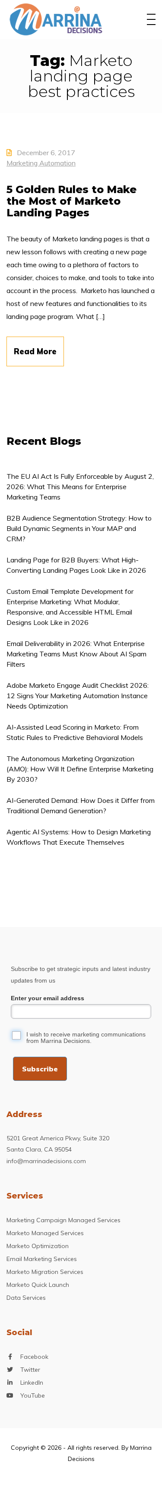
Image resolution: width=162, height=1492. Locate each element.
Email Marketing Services (41, 1259)
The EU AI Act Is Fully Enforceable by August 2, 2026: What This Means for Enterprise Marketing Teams (80, 486)
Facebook (34, 1357)
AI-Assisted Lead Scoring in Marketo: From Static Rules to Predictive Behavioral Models (74, 732)
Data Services (26, 1298)
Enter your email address (47, 998)
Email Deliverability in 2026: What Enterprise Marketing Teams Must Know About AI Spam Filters (76, 653)
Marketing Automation (41, 163)
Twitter (30, 1369)
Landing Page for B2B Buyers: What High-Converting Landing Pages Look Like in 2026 (76, 565)
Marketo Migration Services (44, 1272)
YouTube (32, 1395)
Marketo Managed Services (45, 1233)
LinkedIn (31, 1382)
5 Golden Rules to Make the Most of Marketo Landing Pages (71, 201)
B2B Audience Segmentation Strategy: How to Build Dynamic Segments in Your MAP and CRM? (79, 528)
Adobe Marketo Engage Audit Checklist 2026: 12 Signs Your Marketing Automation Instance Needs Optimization (77, 695)
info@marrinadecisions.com (46, 1161)
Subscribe (40, 1068)
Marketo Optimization (37, 1246)
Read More (35, 351)
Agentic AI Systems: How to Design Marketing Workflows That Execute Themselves (78, 836)
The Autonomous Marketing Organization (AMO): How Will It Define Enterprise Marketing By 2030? (79, 768)
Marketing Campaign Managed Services (63, 1220)
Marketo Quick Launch (37, 1285)
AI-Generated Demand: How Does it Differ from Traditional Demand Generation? (80, 805)
